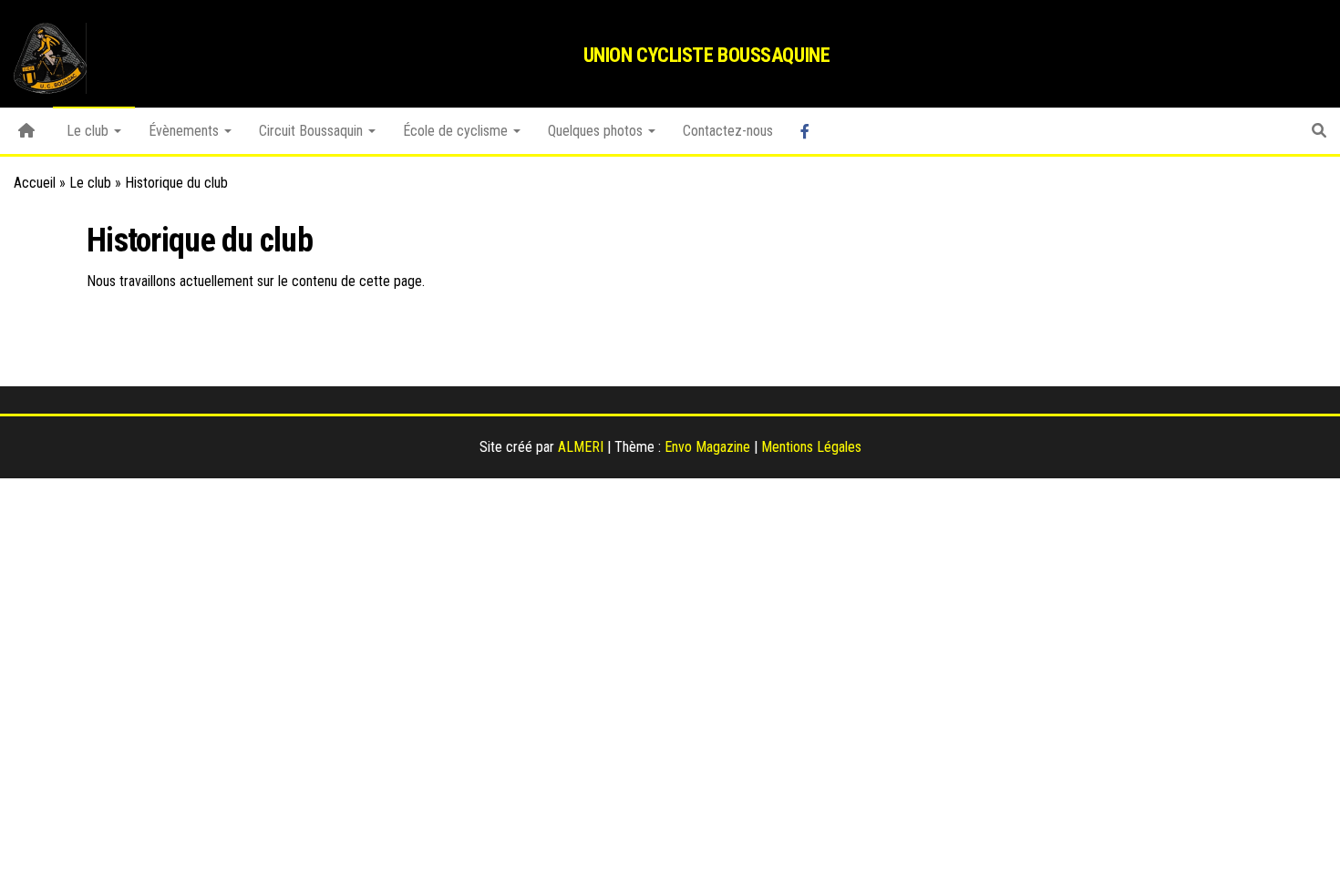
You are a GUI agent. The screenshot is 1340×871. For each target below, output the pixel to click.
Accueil (35, 182)
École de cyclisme (457, 130)
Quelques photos (597, 130)
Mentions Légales (811, 447)
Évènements (185, 130)
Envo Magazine (707, 447)
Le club (89, 130)
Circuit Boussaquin (312, 130)
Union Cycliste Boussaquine (706, 55)
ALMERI (580, 447)
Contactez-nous (728, 130)
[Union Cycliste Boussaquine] (26, 131)
